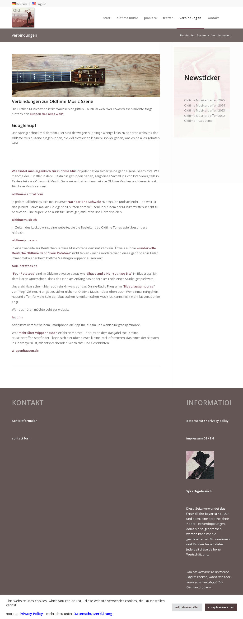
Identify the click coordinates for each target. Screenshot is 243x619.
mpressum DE (197, 438)
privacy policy (218, 421)
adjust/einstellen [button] (187, 607)
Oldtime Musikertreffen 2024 (204, 105)
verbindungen (24, 35)
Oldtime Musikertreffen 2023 (204, 110)
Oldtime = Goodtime (198, 120)
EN (212, 438)
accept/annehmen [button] (221, 607)
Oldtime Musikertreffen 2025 (204, 100)
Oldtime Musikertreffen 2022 (204, 115)
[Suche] (226, 17)
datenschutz (195, 421)
